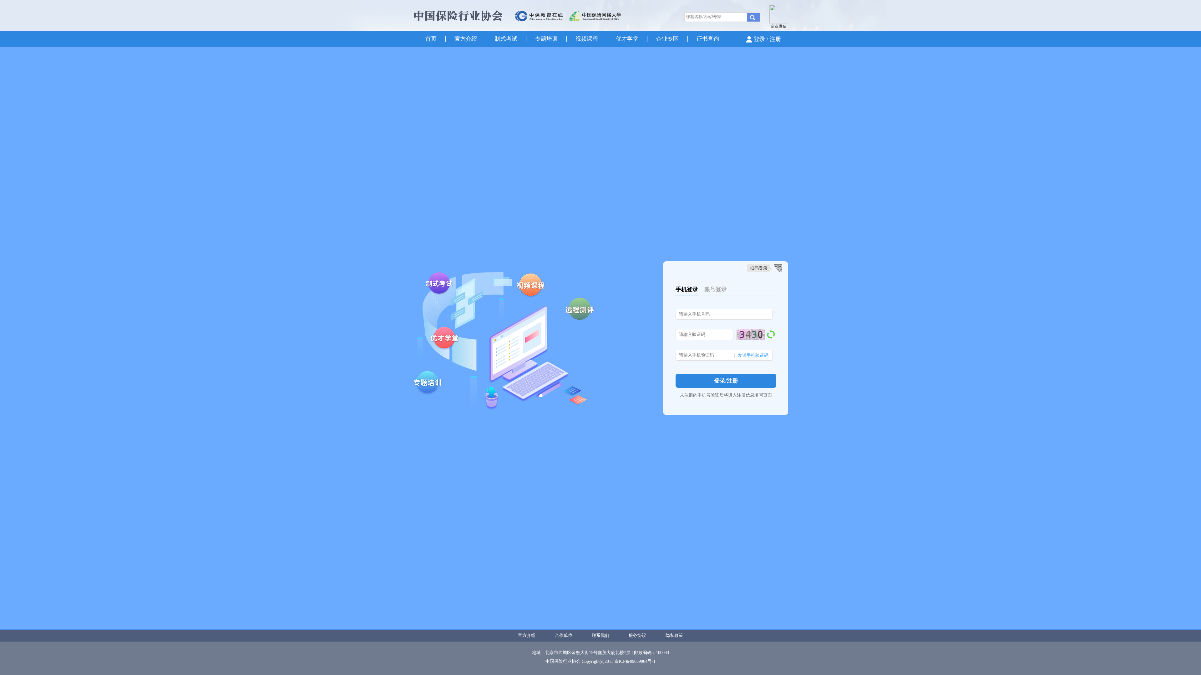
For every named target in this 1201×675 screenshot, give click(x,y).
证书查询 (708, 39)
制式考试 (506, 39)
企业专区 (667, 39)
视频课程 (586, 39)
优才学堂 (627, 39)
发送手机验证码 (753, 355)
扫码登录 (759, 268)
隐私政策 (674, 635)
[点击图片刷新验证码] (751, 334)
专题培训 (546, 39)
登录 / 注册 (767, 39)
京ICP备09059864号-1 (635, 661)
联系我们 (600, 635)
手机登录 (687, 289)
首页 (431, 39)
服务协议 (637, 635)
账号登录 (715, 289)
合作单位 (563, 635)
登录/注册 (726, 381)
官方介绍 (465, 39)
